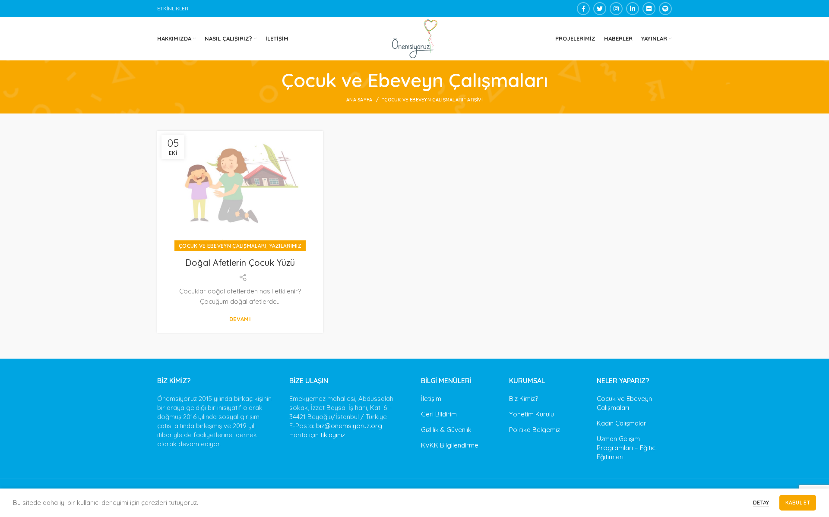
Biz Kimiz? (523, 398)
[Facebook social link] (583, 8)
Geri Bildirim (439, 414)
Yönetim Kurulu (531, 414)
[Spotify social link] (665, 8)
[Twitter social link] (599, 8)
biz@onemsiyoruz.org (349, 426)
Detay (761, 502)
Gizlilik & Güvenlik (446, 430)
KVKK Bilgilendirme (449, 445)
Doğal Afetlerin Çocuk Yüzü (240, 262)
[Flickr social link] (648, 8)
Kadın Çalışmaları (622, 423)
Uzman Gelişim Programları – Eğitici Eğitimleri (627, 448)
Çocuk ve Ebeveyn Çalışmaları (222, 246)
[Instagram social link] (616, 8)
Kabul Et (797, 502)
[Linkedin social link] (632, 8)
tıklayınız (332, 435)
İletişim (431, 398)
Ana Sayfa (359, 100)
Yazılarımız (285, 246)
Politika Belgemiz (534, 430)
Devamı (240, 319)
